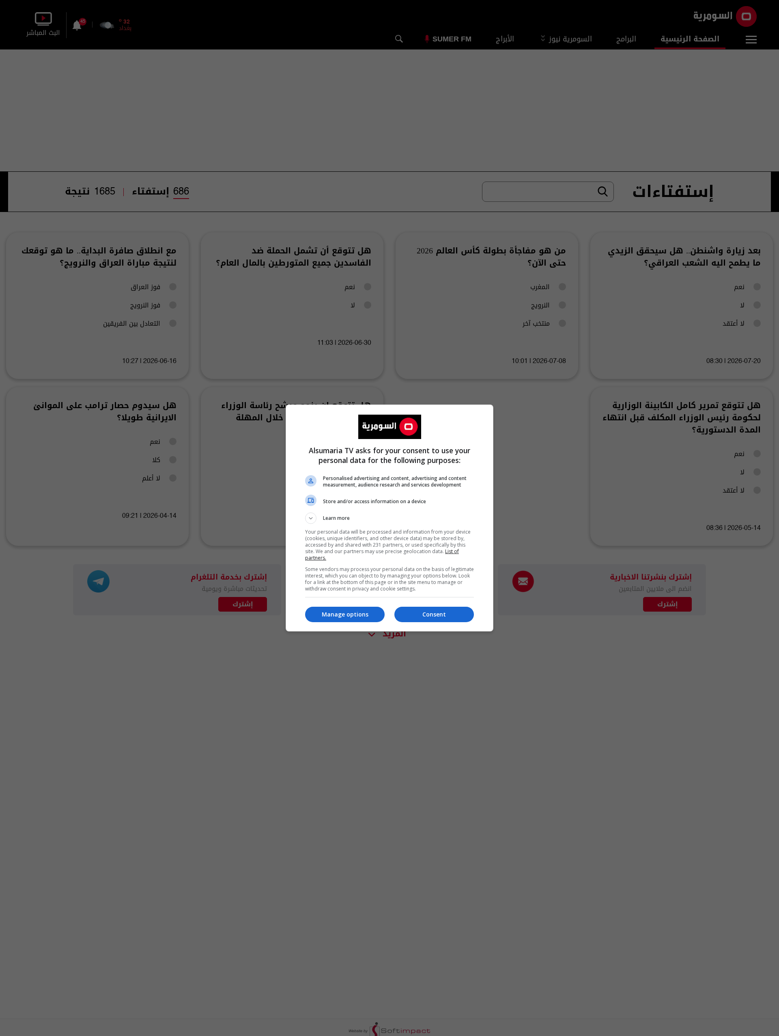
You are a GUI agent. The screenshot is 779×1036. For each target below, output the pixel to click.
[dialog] (389, 518)
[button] (389, 518)
